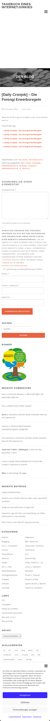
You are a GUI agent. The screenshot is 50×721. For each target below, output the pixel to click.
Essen (20, 659)
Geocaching (30, 558)
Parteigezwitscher (10, 575)
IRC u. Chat (7, 567)
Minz (4, 473)
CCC (3, 600)
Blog (23, 650)
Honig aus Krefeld (10, 608)
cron (28, 163)
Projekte (5, 579)
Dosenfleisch (7, 554)
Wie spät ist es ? (9, 617)
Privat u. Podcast (32, 575)
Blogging (5, 541)
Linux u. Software (33, 567)
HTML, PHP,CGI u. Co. (34, 562)
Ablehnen (25, 702)
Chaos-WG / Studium (34, 546)
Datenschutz (27, 716)
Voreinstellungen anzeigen (25, 709)
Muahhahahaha (9, 571)
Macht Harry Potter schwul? (19, 406)
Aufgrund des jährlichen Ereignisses (18, 507)
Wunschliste (7, 621)
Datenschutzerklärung (14, 265)
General (5, 558)
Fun (26, 554)
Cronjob (36, 163)
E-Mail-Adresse (10, 285)
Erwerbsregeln (10, 166)
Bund (30, 650)
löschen (6, 260)
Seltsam (5, 583)
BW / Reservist (31, 541)
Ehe (32, 655)
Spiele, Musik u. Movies (35, 583)
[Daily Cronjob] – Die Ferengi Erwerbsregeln (23, 130)
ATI (9, 650)
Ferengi (23, 166)
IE (20, 168)
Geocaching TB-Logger (18, 473)
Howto (4, 562)
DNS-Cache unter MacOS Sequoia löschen (20, 522)
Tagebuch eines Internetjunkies (17, 5)
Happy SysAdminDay (11, 492)
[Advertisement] (25, 42)
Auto (16, 650)
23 (4, 650)
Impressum (37, 716)
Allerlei (5, 537)
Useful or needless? (32, 160)
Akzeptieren (25, 695)
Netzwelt (29, 571)
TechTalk (5, 588)
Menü (46, 11)
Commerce (30, 550)
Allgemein (29, 537)
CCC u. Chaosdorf (9, 546)
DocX (29, 109)
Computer (7, 655)
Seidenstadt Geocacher (12, 613)
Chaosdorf (6, 604)
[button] (46, 666)
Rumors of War (31, 579)
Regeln (26, 168)
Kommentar (9, 190)
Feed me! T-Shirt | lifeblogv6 (15, 449)
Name (5, 274)
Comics (5, 550)
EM (39, 655)
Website (6, 297)
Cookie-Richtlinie (15, 716)
